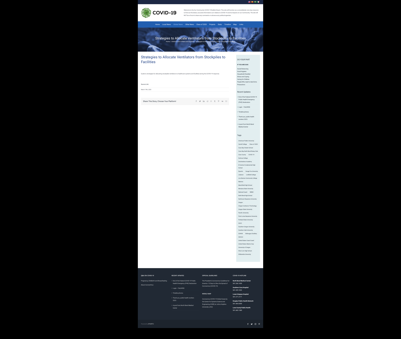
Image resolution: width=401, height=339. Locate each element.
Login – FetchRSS (244, 107)
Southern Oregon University (246, 226)
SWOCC (240, 237)
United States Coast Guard (246, 240)
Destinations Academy (245, 161)
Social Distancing (242, 69)
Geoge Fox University (252, 171)
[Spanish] (252, 2)
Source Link (144, 84)
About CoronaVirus (147, 285)
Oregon (240, 202)
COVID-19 (251, 154)
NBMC (252, 192)
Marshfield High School (245, 185)
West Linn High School (245, 251)
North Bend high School (245, 195)
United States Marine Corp (246, 244)
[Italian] (258, 2)
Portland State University (245, 220)
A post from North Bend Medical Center (183, 307)
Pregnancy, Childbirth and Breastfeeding (154, 281)
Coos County (242, 154)
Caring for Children (243, 79)
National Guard (242, 192)
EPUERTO (151, 324)
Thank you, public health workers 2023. (183, 299)
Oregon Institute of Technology (247, 206)
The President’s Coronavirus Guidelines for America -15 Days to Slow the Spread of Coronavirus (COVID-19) (215, 283)
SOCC (240, 223)
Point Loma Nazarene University (247, 216)
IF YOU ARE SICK (242, 64)
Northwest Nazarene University (247, 199)
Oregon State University (245, 209)
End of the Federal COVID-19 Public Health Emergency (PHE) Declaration (248, 99)
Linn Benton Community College (247, 178)
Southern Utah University (245, 230)
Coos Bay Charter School (245, 148)
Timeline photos (244, 112)
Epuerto (240, 171)
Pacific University (243, 213)
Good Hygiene (241, 71)
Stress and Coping (243, 76)
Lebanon (241, 175)
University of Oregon (244, 247)
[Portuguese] (255, 2)
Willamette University (244, 254)
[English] (249, 2)
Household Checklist (243, 74)
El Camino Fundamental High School (246, 166)
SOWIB (240, 233)
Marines (240, 181)
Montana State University (245, 188)
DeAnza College (243, 158)
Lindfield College (251, 175)
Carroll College (242, 144)
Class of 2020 (253, 144)
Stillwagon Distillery (251, 233)
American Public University (246, 141)
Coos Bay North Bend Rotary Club (248, 151)
